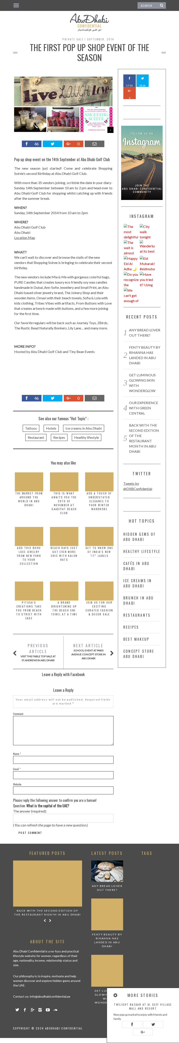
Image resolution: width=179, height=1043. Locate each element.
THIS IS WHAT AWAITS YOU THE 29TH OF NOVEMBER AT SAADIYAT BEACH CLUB (64, 503)
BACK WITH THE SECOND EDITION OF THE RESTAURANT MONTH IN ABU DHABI (47, 912)
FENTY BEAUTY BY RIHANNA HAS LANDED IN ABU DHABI (107, 940)
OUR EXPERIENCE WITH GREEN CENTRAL (143, 408)
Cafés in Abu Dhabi (136, 566)
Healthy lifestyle (86, 437)
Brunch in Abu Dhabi (138, 600)
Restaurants (136, 615)
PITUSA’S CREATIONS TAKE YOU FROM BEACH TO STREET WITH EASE (29, 610)
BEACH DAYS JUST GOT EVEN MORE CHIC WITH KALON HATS (64, 553)
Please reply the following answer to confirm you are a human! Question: (54, 803)
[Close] (116, 995)
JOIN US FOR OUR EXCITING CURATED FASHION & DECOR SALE (99, 608)
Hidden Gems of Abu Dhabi (139, 537)
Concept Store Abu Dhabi (138, 654)
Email (17, 769)
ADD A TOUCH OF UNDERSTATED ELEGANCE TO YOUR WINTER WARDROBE (99, 501)
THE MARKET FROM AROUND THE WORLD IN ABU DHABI (29, 499)
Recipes (59, 437)
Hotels (51, 428)
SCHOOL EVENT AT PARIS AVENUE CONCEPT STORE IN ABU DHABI (88, 651)
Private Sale (72, 39)
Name (17, 754)
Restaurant (36, 437)
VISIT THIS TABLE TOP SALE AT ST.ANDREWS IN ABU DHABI (38, 652)
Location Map (24, 238)
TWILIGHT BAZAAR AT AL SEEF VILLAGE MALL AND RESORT (143, 1006)
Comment (18, 714)
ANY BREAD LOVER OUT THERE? (107, 888)
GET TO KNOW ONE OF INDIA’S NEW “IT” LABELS (99, 552)
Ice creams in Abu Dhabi (83, 428)
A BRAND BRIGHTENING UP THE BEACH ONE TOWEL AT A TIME (64, 608)
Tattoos (31, 428)
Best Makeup (136, 639)
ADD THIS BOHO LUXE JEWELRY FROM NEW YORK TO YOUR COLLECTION (29, 555)
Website (17, 784)
